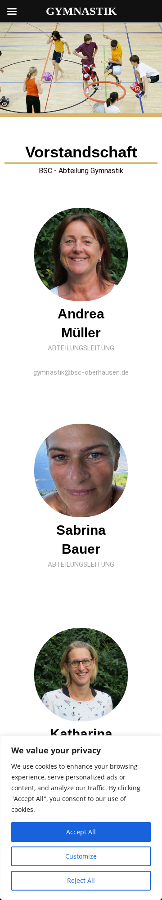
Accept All (81, 832)
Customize (81, 856)
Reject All (81, 880)
